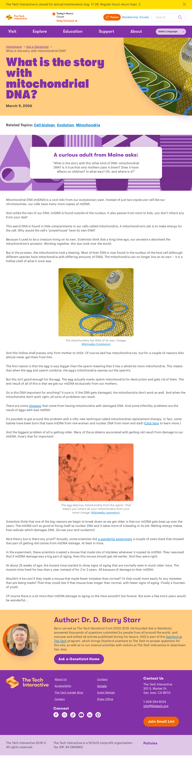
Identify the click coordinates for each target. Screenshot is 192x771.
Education (72, 31)
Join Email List (161, 721)
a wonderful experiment (115, 539)
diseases (35, 405)
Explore (40, 31)
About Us (61, 679)
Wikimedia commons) (105, 512)
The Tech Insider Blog (69, 692)
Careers (60, 699)
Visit (12, 31)
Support (106, 31)
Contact (102, 679)
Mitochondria (88, 125)
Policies (150, 743)
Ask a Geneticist (37, 46)
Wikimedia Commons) (96, 344)
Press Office (105, 699)
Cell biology (44, 125)
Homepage (14, 46)
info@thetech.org (155, 706)
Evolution (65, 125)
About (136, 31)
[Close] (184, 4)
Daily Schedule (66, 21)
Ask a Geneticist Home (78, 659)
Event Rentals (106, 692)
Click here (152, 423)
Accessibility (63, 686)
